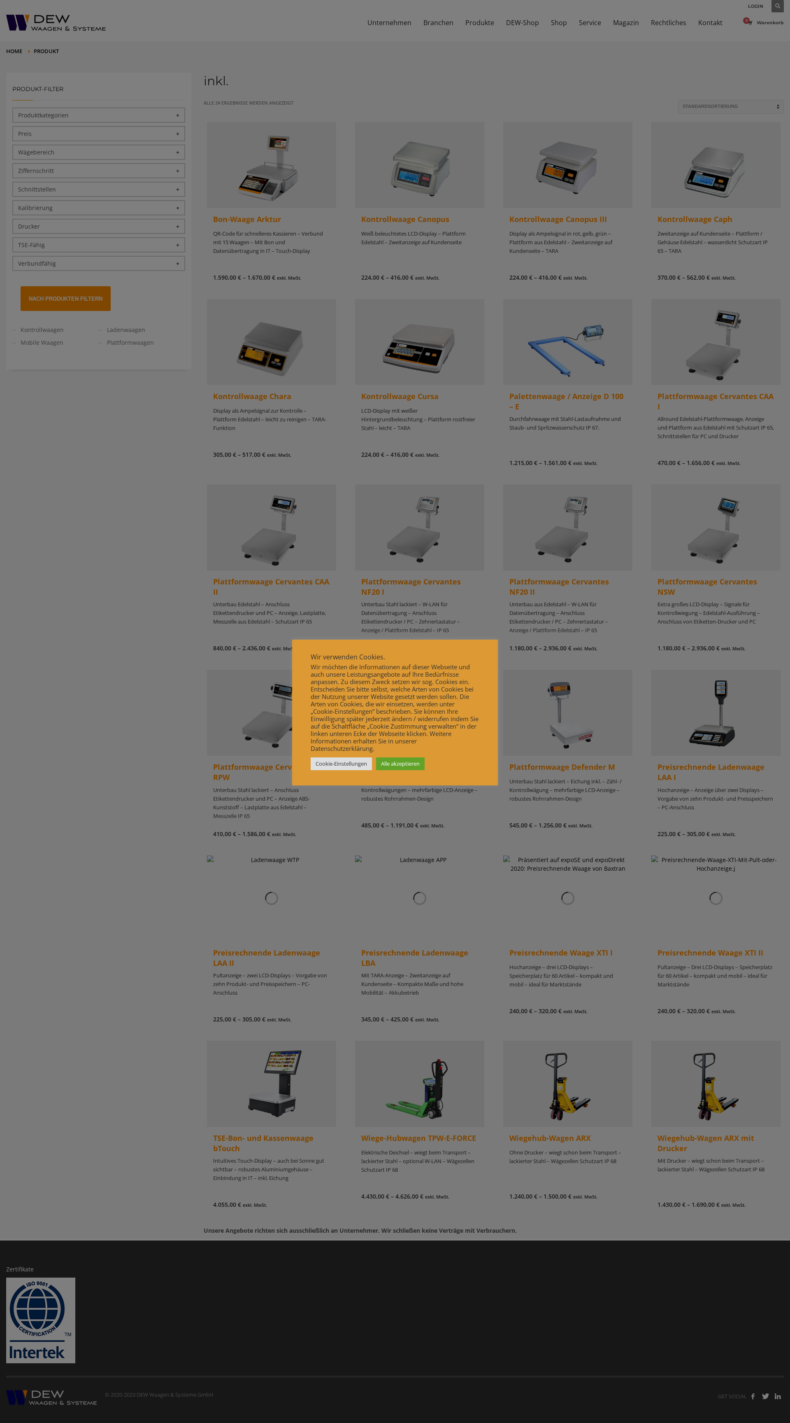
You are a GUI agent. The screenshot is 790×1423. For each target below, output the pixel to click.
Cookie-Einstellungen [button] (341, 763)
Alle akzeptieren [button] (400, 763)
